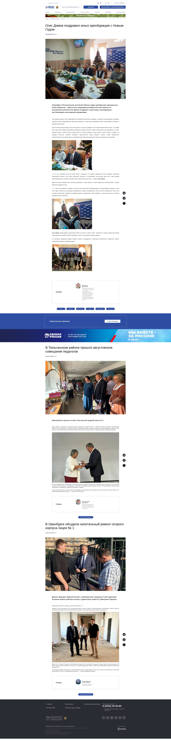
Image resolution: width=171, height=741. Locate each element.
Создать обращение (112, 321)
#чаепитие (110, 308)
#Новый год (80, 308)
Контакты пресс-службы (72, 708)
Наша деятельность (70, 12)
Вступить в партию (121, 12)
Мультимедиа (108, 12)
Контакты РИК (50, 708)
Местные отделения (85, 12)
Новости (63, 19)
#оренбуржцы (100, 308)
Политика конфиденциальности (53, 731)
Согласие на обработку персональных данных (56, 733)
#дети (90, 308)
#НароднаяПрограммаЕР (86, 517)
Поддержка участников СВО (85, 15)
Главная (47, 19)
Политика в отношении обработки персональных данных (59, 732)
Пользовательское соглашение (52, 729)
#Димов (70, 308)
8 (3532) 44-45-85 (112, 706)
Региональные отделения (92, 704)
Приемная (97, 12)
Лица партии (58, 12)
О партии (47, 12)
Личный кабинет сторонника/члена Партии (112, 7)
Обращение (91, 7)
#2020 (61, 308)
